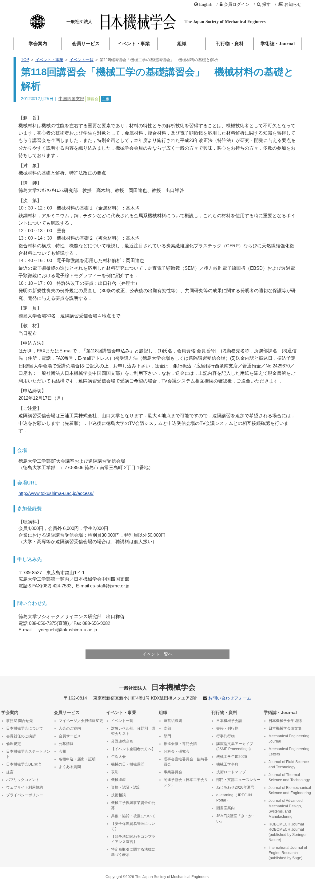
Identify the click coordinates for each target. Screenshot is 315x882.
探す (266, 4)
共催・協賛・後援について (133, 816)
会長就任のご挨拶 (21, 736)
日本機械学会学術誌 (285, 721)
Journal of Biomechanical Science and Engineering (290, 790)
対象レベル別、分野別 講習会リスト (133, 731)
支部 (167, 728)
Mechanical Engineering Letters (289, 751)
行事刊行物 (225, 736)
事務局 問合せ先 (19, 721)
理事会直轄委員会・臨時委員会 (186, 761)
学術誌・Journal (278, 43)
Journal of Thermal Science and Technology (289, 777)
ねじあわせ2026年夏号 (235, 787)
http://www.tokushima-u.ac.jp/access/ (56, 493)
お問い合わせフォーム (229, 698)
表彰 (114, 772)
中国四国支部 (71, 98)
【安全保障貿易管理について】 (133, 826)
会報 (62, 751)
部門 (167, 736)
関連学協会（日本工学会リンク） (186, 782)
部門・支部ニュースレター (238, 780)
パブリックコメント (22, 780)
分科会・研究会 (176, 751)
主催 (106, 99)
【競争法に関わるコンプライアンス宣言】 (133, 839)
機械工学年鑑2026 (231, 757)
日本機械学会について (24, 728)
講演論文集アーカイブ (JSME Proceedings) (234, 746)
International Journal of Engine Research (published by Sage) (288, 852)
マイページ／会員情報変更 (81, 721)
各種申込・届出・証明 (77, 759)
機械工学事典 (227, 764)
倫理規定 (13, 744)
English (205, 4)
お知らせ (292, 4)
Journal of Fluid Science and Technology (289, 764)
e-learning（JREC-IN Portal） (234, 797)
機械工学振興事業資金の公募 (133, 805)
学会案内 (38, 43)
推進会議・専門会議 (180, 744)
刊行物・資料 (230, 43)
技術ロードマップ (231, 772)
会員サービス (86, 43)
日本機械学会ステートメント (28, 754)
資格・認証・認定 (126, 787)
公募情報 (66, 744)
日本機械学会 (157, 687)
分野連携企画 (122, 741)
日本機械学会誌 (229, 721)
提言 (10, 772)
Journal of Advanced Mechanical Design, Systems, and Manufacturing (286, 808)
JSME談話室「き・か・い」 (236, 818)
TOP (25, 59)
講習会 (92, 99)
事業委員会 (173, 772)
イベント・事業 (134, 43)
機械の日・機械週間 (127, 764)
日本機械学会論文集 (285, 728)
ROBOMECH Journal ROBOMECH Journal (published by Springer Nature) (288, 832)
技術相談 (118, 795)
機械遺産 (118, 780)
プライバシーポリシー (24, 795)
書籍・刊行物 (227, 728)
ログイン (236, 4)
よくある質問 (70, 767)
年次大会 (118, 757)
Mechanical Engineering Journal (289, 738)
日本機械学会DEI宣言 (24, 764)
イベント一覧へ (157, 654)
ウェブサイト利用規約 (24, 787)
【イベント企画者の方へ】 (133, 749)
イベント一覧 (82, 59)
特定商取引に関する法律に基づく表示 (133, 852)
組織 (181, 43)
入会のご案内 (70, 728)
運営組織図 (173, 721)
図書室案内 (225, 808)
